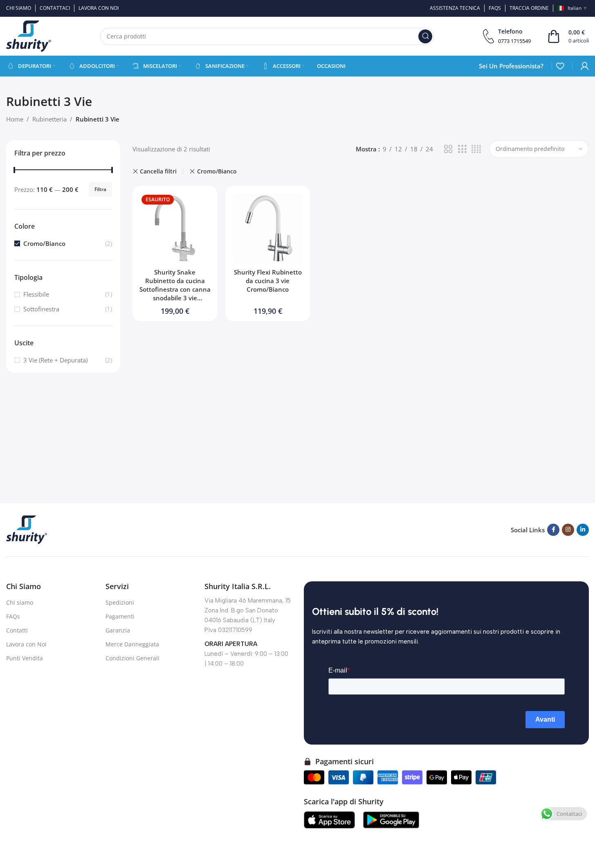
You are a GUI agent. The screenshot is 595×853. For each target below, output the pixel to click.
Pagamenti (120, 616)
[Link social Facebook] (553, 530)
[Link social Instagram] (568, 530)
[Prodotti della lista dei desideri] (560, 66)
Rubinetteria (49, 119)
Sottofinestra (41, 309)
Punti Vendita (24, 658)
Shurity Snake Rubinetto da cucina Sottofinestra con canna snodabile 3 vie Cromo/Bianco (175, 289)
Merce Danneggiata (132, 644)
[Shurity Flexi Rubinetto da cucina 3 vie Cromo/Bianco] (267, 228)
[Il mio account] (585, 66)
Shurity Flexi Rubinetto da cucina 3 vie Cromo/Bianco (268, 280)
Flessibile (36, 294)
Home (14, 119)
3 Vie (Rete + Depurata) (55, 360)
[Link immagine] (26, 529)
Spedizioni (120, 602)
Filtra (100, 189)
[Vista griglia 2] (448, 149)
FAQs (13, 616)
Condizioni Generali (132, 658)
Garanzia (118, 630)
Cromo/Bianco (44, 243)
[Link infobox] (507, 36)
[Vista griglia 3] (462, 149)
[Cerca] (425, 36)
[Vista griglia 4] (476, 149)
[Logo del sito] (28, 36)
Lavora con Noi (26, 644)
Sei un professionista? (511, 66)
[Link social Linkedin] (583, 530)
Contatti (17, 630)
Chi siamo (19, 602)
